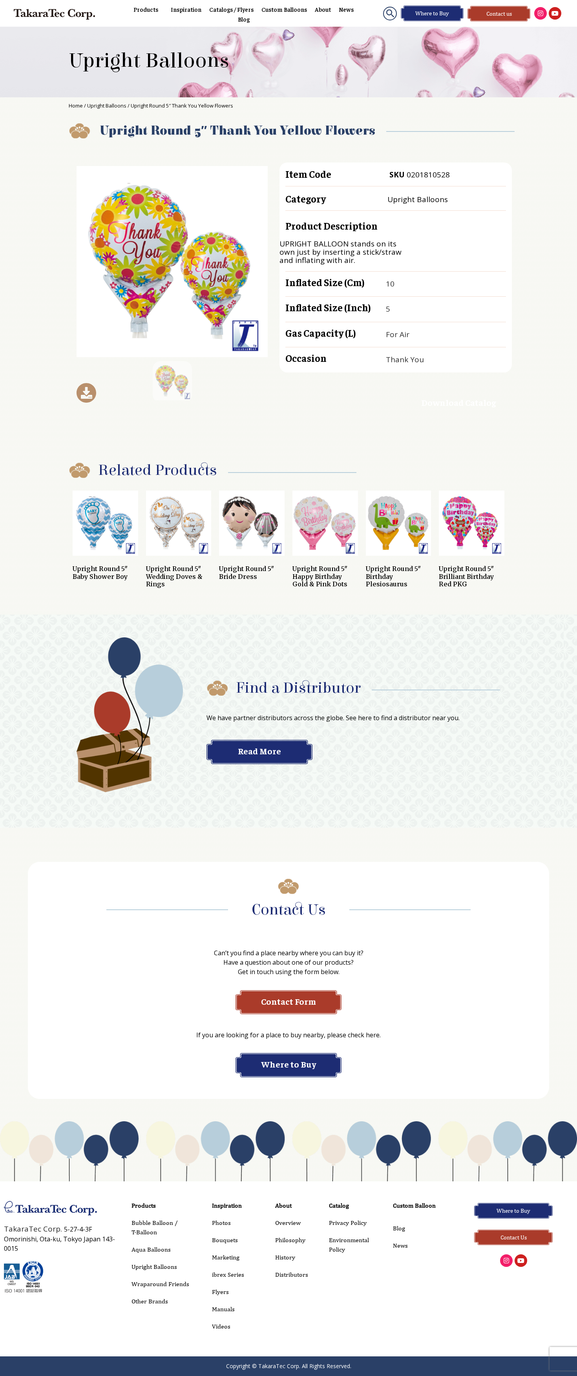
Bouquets (225, 1240)
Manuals (223, 1309)
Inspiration (186, 9)
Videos (221, 1326)
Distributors (291, 1274)
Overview (288, 1222)
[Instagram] (540, 13)
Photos (221, 1222)
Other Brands (149, 1301)
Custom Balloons (284, 9)
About (323, 9)
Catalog (339, 1205)
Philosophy (290, 1240)
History (285, 1257)
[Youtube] (555, 13)
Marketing (225, 1257)
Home (76, 105)
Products (145, 9)
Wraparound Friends (160, 1284)
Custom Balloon (414, 1205)
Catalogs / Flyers (231, 9)
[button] (390, 13)
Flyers (220, 1292)
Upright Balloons (149, 61)
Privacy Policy (348, 1222)
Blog (244, 19)
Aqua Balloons (151, 1249)
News (346, 9)
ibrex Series (228, 1274)
